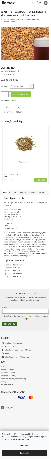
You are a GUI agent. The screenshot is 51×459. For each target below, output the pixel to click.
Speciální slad (18, 265)
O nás (3, 367)
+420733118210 (11, 346)
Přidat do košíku (22, 94)
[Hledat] (33, 3)
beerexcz (8, 353)
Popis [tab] (5, 192)
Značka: (9, 22)
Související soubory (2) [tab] (28, 192)
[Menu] (45, 3)
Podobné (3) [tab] (13, 192)
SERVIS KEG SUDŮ (8, 373)
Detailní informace (7, 100)
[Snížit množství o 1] (9, 95)
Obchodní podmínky (8, 376)
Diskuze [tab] (41, 192)
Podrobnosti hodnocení (30, 19)
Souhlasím (24, 453)
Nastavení (24, 445)
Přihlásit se (9, 324)
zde (27, 439)
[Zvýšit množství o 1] (9, 93)
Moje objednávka (7, 385)
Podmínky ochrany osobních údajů (14, 379)
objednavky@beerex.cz (13, 343)
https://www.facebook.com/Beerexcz (18, 350)
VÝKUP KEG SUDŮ (7, 370)
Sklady (3, 382)
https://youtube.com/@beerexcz (17, 357)
